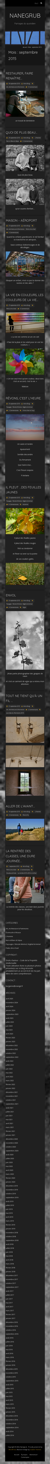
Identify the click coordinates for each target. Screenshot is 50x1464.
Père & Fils (26, 815)
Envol (11, 595)
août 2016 (9, 1338)
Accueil (25, 47)
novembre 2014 (12, 1420)
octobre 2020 (11, 1147)
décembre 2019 (12, 1186)
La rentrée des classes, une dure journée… (20, 856)
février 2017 (10, 1314)
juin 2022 (9, 1069)
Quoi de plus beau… (21, 132)
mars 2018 (10, 1264)
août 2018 (9, 1244)
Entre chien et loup (28, 410)
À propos (24, 1455)
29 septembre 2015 (14, 138)
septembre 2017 (12, 1287)
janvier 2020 (10, 1182)
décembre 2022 (12, 1045)
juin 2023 (9, 1026)
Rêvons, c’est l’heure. (23, 398)
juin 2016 (9, 1345)
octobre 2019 (11, 1193)
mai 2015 (9, 1396)
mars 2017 (10, 1310)
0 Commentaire (32, 87)
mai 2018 (9, 1256)
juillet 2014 (10, 1435)
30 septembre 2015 (14, 83)
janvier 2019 (10, 1228)
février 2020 (10, 1178)
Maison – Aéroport (21, 220)
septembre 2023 (12, 1014)
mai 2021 (9, 1119)
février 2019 (10, 1225)
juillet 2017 (10, 1295)
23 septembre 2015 (14, 498)
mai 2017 (9, 1303)
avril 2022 (9, 1076)
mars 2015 (10, 1404)
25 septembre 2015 (14, 404)
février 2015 (10, 1408)
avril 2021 (9, 1123)
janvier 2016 (10, 1365)
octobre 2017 (11, 1283)
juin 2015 (9, 1392)
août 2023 (9, 1018)
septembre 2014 (12, 1427)
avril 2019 (9, 1217)
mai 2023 (9, 1030)
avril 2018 (9, 1260)
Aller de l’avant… (20, 806)
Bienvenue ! (34, 1455)
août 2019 (9, 1201)
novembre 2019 (12, 1189)
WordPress (12, 1449)
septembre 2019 (12, 1197)
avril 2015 (9, 1400)
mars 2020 (10, 1174)
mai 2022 (9, 1073)
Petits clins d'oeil (31, 229)
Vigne (24, 607)
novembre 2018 (12, 1232)
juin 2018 (9, 1252)
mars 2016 (10, 1357)
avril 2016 (9, 1353)
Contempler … (26, 1457)
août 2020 (9, 1154)
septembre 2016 (12, 1334)
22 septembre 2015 (14, 600)
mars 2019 (10, 1221)
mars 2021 (10, 1127)
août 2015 (9, 1384)
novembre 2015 (12, 1373)
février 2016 (10, 1361)
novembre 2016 (12, 1326)
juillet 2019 (10, 1205)
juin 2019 (9, 1209)
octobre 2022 (11, 1053)
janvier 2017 (10, 1318)
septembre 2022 (12, 1057)
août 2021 (9, 1108)
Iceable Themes (35, 1449)
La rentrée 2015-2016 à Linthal (27, 873)
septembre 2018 (12, 1240)
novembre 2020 (12, 1143)
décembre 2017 (12, 1275)
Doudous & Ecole (11, 873)
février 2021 (10, 1131)
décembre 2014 (12, 1416)
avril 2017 (9, 1306)
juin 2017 (9, 1299)
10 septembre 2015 (14, 812)
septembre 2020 (12, 1150)
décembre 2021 (12, 1092)
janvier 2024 (10, 1010)
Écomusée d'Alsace (13, 932)
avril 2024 (9, 1006)
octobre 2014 (11, 1423)
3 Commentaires (27, 141)
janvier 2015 (10, 1412)
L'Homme (38, 138)
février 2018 (10, 1267)
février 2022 (10, 1084)
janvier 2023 (10, 1041)
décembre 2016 (12, 1322)
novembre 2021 (12, 1096)
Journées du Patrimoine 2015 (15, 713)
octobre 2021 (11, 1100)
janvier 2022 (10, 1088)
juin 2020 (9, 1162)
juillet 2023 (10, 1022)
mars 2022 (10, 1080)
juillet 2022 (10, 1065)
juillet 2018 (10, 1248)
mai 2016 (9, 1349)
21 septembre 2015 (14, 706)
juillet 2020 (10, 1158)
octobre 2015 (11, 1377)
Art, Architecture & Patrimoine (15, 87)
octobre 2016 (11, 1330)
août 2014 (9, 1431)
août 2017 (9, 1291)
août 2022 (9, 1061)
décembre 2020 (12, 1139)
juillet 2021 (10, 1112)
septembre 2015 (12, 1381)
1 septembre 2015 (13, 866)
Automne (25, 504)
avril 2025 (9, 998)
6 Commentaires (13, 504)
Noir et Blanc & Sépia (12, 141)
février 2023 (10, 1037)
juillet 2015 (10, 1388)
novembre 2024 (12, 1002)
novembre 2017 (12, 1279)
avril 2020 (9, 1170)
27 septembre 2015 (14, 226)
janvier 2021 (10, 1135)
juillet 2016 (10, 1342)
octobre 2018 (11, 1236)
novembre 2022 (12, 1049)
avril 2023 (9, 1034)
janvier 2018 (10, 1271)
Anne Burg (26, 83)
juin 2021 (9, 1115)
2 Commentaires (13, 410)
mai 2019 (9, 1213)
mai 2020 (9, 1166)
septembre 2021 (12, 1104)
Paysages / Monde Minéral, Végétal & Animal (19, 407)
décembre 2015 (12, 1369)
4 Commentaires (13, 607)
